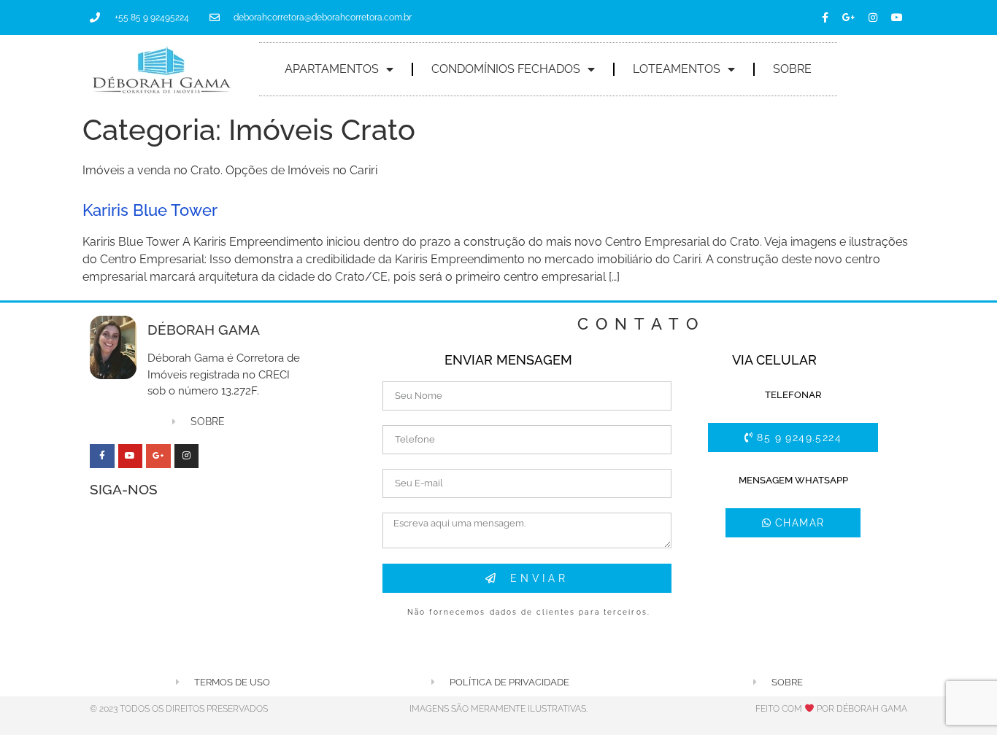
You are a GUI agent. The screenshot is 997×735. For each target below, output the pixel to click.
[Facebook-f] (825, 17)
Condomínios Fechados (505, 69)
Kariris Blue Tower (150, 210)
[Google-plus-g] (849, 17)
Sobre (792, 69)
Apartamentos (332, 69)
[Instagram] (873, 17)
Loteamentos (676, 69)
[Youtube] (897, 17)
